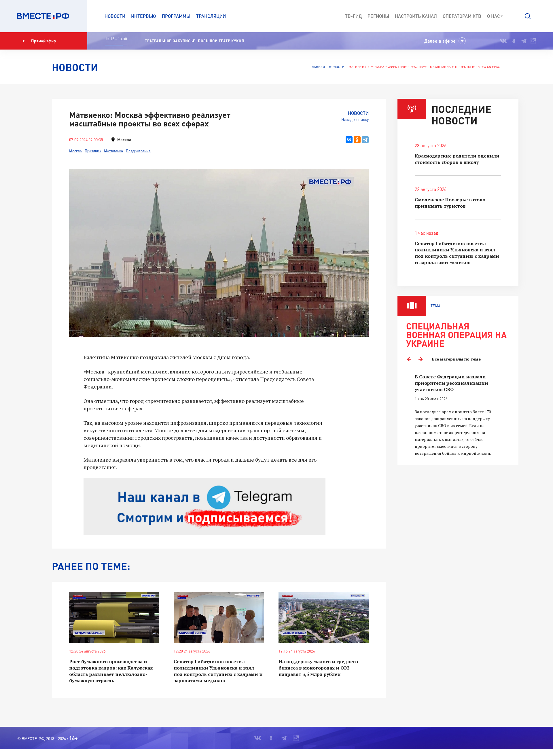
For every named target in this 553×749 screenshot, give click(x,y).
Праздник (93, 151)
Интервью (143, 16)
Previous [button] (409, 359)
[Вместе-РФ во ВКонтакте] (503, 41)
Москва (75, 151)
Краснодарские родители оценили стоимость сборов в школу (457, 159)
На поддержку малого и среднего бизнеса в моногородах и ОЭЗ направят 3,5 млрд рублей (318, 667)
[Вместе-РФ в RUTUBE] (533, 41)
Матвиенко (113, 151)
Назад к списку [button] (355, 119)
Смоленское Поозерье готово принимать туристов (450, 202)
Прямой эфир (43, 40)
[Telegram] (365, 139)
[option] (457, 415)
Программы (176, 16)
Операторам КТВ (462, 16)
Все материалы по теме (456, 359)
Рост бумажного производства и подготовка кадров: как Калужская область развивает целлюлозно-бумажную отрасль (111, 671)
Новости (115, 16)
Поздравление (138, 151)
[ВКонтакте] (349, 139)
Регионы (378, 16)
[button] (528, 16)
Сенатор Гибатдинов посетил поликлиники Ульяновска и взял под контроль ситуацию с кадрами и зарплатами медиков (218, 671)
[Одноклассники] (357, 139)
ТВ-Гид (353, 16)
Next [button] (420, 359)
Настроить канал (416, 16)
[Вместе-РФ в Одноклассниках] (514, 41)
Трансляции (211, 16)
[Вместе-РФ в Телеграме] (524, 41)
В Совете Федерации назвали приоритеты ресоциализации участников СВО (451, 382)
